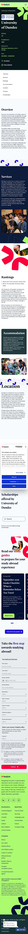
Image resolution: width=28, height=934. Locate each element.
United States (5, 830)
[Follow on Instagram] (19, 800)
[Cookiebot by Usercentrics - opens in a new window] (16, 447)
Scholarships (19, 820)
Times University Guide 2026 (17, 281)
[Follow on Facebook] (8, 800)
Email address (6, 684)
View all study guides (13, 631)
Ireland (3, 824)
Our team (4, 843)
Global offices (5, 846)
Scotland (6, 61)
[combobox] (4, 680)
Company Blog (19, 827)
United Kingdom (6, 811)
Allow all (14, 477)
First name (5, 663)
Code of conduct (6, 853)
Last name (5, 670)
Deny (14, 486)
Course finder (19, 811)
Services (17, 814)
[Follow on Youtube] (14, 800)
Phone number (6, 677)
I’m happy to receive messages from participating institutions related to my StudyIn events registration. (14, 760)
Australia (4, 814)
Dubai (3, 820)
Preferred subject (7, 712)
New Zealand (5, 827)
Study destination (7, 719)
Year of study (6, 698)
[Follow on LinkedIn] (3, 800)
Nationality (5, 691)
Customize (13, 481)
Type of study (6, 705)
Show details (19, 472)
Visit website (8, 65)
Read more (9, 616)
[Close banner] (25, 446)
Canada (3, 817)
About (3, 840)
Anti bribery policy (7, 849)
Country (4, 736)
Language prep (19, 817)
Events (17, 824)
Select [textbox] (4, 694)
